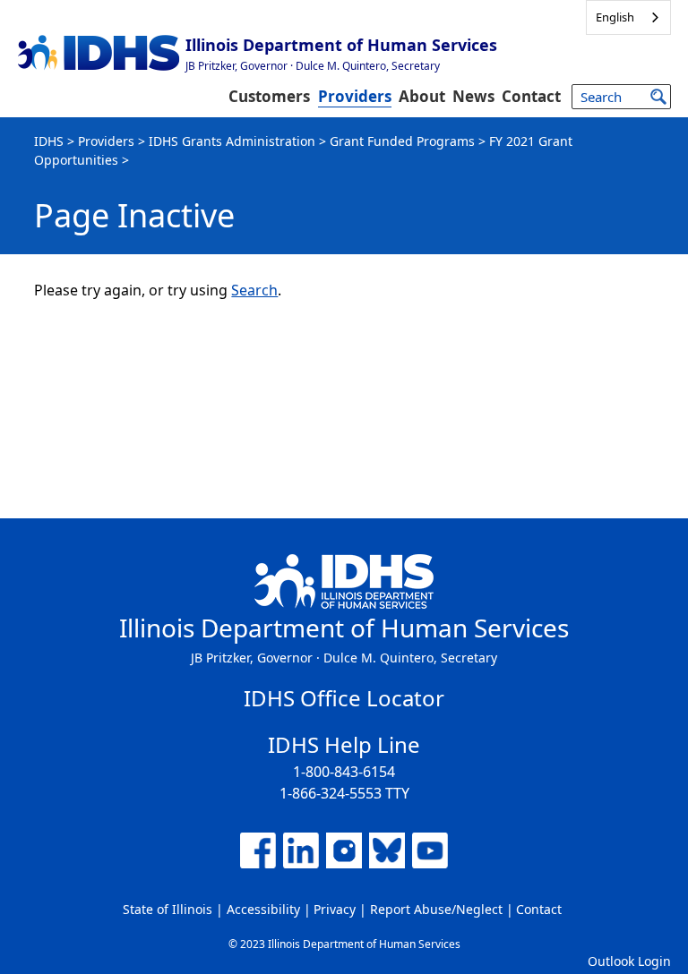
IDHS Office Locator (344, 698)
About (422, 96)
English (615, 17)
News (473, 96)
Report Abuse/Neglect (436, 909)
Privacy (335, 909)
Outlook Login (629, 961)
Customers (269, 96)
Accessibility (263, 909)
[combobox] (628, 17)
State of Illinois (167, 909)
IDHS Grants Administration (232, 141)
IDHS (49, 141)
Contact (531, 96)
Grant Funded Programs (402, 141)
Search (254, 290)
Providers (354, 96)
